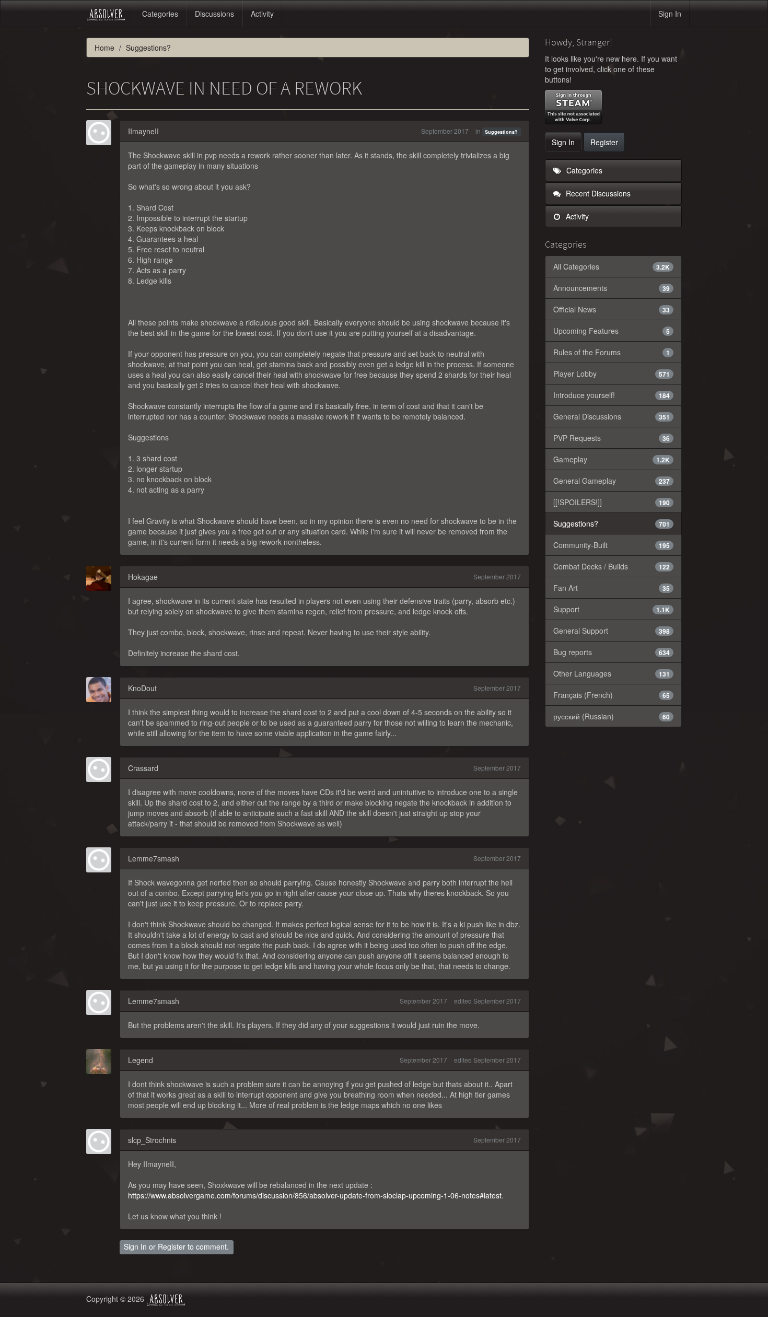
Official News (611, 309)
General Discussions (611, 416)
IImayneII (143, 131)
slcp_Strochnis (152, 1140)
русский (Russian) (611, 716)
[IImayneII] (102, 132)
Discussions (214, 13)
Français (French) (611, 695)
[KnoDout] (102, 689)
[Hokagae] (102, 578)
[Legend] (102, 1061)
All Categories (611, 266)
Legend (140, 1060)
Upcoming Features (611, 330)
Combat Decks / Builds (611, 566)
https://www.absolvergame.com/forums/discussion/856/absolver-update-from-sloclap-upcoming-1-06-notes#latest (315, 1195)
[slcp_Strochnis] (102, 1141)
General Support (611, 630)
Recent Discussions (597, 193)
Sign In (669, 13)
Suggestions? (501, 132)
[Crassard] (102, 769)
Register (171, 1246)
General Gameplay (611, 480)
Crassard (143, 768)
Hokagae (143, 577)
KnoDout (142, 688)
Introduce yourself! (611, 395)
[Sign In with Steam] (573, 107)
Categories (160, 13)
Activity (262, 13)
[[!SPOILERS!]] (611, 502)
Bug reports (611, 652)
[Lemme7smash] (102, 859)
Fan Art (611, 587)
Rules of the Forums (611, 352)
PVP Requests (611, 438)
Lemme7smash (153, 858)
